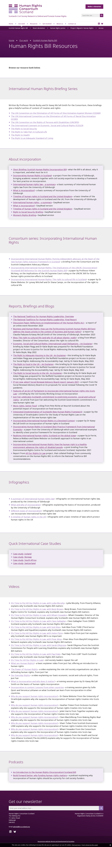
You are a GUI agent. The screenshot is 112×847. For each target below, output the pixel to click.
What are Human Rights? (22, 663)
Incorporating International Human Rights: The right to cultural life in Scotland (48, 279)
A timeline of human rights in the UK (28, 516)
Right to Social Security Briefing (28, 212)
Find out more (76, 845)
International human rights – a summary (32, 202)
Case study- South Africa (24, 560)
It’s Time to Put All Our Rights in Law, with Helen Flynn (37, 633)
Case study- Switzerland (24, 563)
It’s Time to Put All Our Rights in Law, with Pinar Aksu (36, 639)
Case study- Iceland (22, 553)
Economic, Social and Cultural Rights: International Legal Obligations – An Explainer (52, 343)
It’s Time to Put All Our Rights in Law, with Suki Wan (35, 627)
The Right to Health (20, 135)
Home (11, 40)
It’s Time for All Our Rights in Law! (27, 660)
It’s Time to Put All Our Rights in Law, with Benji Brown (37, 609)
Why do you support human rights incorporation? (34, 696)
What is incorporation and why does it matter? (33, 681)
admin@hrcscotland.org (21, 827)
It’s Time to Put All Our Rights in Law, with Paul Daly (35, 654)
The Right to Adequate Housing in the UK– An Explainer (39, 355)
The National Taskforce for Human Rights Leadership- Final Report (45, 319)
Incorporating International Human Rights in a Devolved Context (44, 420)
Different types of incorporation (26, 510)
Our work (23, 40)
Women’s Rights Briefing (24, 215)
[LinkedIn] (99, 23)
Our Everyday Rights (20, 675)
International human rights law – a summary (34, 184)
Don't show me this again (90, 845)
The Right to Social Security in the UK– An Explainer (37, 373)
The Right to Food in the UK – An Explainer (33, 364)
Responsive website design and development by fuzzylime (56, 841)
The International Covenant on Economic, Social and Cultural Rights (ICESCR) (47, 125)
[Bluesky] (102, 23)
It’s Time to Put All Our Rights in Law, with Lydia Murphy (37, 603)
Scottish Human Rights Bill (45, 40)
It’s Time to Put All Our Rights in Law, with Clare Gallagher (38, 621)
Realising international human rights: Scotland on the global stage (44, 435)
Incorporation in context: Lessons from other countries (37, 687)
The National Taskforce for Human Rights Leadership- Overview (43, 316)
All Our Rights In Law (36, 453)
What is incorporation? (24, 190)
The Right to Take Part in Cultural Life (29, 132)
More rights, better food (25, 405)
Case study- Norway (22, 557)
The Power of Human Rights (24, 669)
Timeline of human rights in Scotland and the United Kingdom (42, 196)
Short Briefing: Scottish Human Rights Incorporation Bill (39, 169)
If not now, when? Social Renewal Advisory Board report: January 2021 (46, 382)
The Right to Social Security (24, 128)
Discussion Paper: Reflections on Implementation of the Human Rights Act (48, 322)
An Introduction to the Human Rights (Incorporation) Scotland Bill (44, 772)
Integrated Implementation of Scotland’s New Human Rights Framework (47, 411)
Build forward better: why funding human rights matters (40, 775)
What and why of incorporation (26, 504)
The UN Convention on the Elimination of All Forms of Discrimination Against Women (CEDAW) (56, 113)
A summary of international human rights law (32, 498)
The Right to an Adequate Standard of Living (32, 138)
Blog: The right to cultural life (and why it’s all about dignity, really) (44, 337)
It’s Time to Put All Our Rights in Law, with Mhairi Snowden (39, 615)
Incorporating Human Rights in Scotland (32, 175)
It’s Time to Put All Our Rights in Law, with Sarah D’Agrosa (38, 645)
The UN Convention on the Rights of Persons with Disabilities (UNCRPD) (45, 122)
